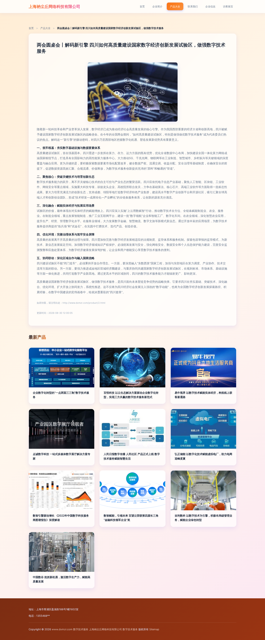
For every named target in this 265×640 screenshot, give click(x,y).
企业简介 (157, 6)
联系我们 (193, 6)
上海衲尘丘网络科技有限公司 (54, 6)
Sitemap (154, 629)
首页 (142, 6)
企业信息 (210, 6)
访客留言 (228, 6)
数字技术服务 (80, 629)
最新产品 (37, 337)
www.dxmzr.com (62, 629)
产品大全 (175, 6)
